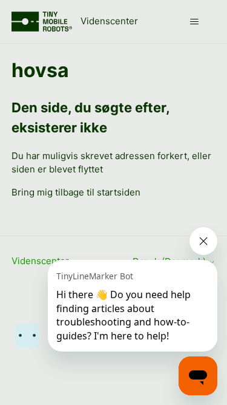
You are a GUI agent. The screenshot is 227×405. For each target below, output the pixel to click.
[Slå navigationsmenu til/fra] (194, 22)
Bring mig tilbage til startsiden (76, 192)
